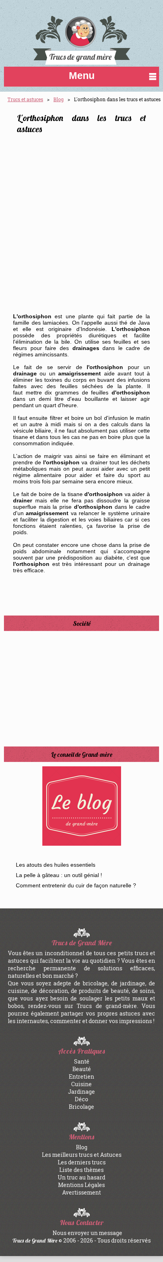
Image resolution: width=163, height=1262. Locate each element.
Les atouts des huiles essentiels (55, 865)
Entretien (81, 1076)
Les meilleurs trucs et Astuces (81, 1154)
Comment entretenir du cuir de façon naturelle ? (76, 885)
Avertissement (81, 1192)
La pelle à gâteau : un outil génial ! (59, 875)
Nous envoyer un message (87, 1233)
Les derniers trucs (82, 1162)
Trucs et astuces (25, 99)
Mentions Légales (81, 1185)
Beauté (81, 1069)
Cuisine (81, 1084)
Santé (81, 1061)
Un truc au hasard (81, 1177)
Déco (81, 1099)
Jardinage (81, 1091)
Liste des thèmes (81, 1170)
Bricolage (81, 1106)
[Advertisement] (81, 226)
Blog (58, 99)
